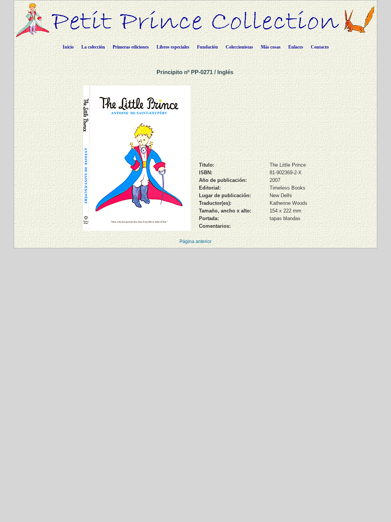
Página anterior (195, 241)
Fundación (207, 47)
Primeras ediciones (131, 47)
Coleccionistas (239, 47)
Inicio (68, 47)
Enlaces (295, 47)
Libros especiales (173, 47)
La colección (93, 47)
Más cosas (271, 47)
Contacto (320, 47)
